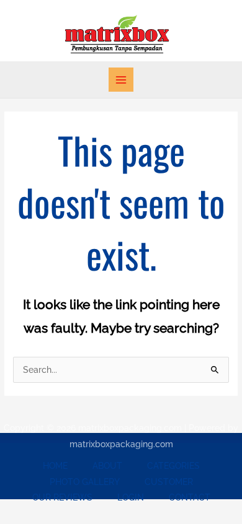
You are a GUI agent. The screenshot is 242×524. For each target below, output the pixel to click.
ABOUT (107, 466)
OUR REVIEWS (62, 497)
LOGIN (130, 497)
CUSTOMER (169, 482)
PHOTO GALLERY (85, 482)
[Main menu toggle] (121, 80)
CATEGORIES (173, 466)
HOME (55, 466)
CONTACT (189, 497)
